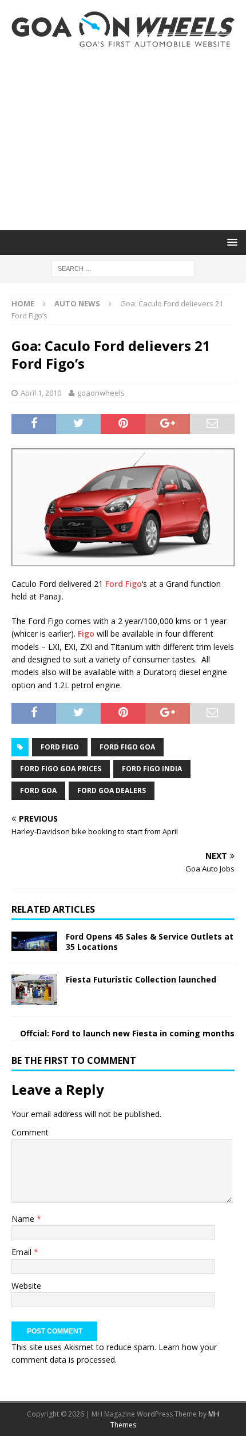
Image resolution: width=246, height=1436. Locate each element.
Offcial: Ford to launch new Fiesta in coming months (127, 1033)
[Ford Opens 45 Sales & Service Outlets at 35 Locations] (34, 941)
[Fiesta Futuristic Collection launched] (34, 990)
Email (22, 1251)
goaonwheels (101, 393)
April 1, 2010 (41, 393)
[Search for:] (123, 267)
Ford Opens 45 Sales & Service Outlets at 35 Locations (149, 941)
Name (24, 1218)
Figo (86, 633)
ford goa (38, 790)
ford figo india (152, 769)
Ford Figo (123, 583)
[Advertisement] (123, 138)
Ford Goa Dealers (111, 790)
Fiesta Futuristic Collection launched (141, 979)
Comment (30, 1132)
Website (26, 1285)
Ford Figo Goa (127, 747)
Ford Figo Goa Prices (60, 769)
